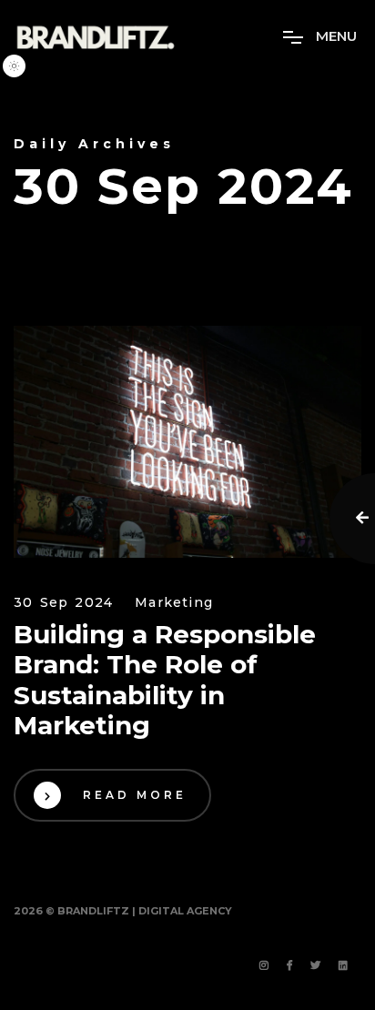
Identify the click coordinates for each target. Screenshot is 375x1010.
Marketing (174, 603)
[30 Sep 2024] (187, 442)
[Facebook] (289, 966)
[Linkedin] (343, 966)
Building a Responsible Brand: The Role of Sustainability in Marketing (165, 681)
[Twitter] (315, 966)
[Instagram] (264, 966)
